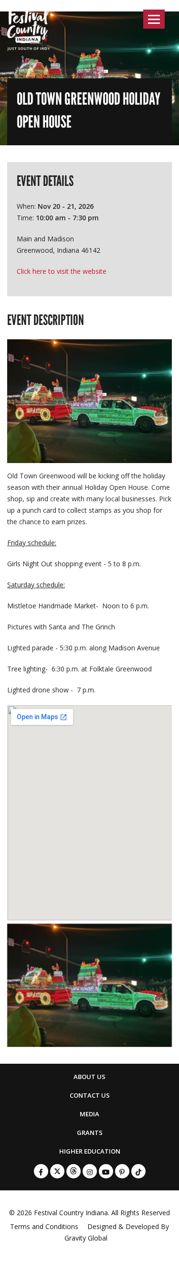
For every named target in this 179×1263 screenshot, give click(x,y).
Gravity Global (85, 1237)
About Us (89, 1076)
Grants (90, 1132)
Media (89, 1114)
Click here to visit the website (61, 271)
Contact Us (90, 1095)
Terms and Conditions (44, 1226)
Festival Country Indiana (71, 1212)
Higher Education (89, 1151)
